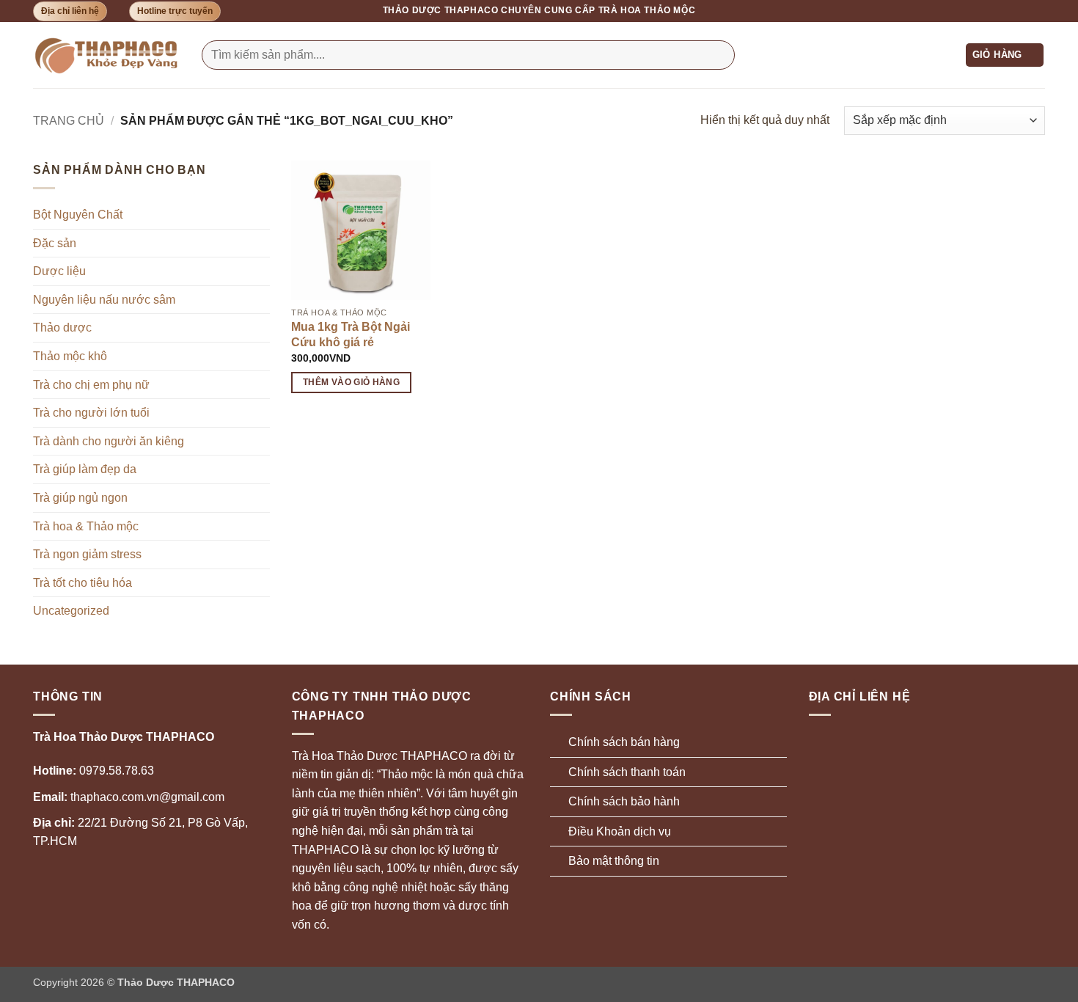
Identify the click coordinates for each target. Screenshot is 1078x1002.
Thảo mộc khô (70, 356)
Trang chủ (68, 120)
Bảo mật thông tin (613, 861)
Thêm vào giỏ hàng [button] (351, 382)
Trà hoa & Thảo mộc (86, 526)
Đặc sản (54, 243)
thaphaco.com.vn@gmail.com (128, 797)
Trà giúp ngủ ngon (80, 497)
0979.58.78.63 (93, 770)
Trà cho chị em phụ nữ (91, 385)
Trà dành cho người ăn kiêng (108, 441)
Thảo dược (62, 327)
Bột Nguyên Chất (77, 214)
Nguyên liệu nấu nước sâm (104, 299)
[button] (1005, 55)
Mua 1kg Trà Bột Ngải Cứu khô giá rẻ (350, 334)
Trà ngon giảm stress (87, 554)
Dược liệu (59, 271)
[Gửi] (720, 55)
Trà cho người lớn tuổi (91, 412)
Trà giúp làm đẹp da (84, 469)
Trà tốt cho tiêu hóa (82, 583)
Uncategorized (71, 610)
